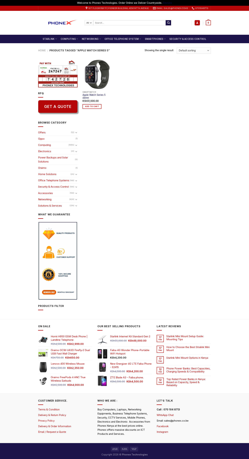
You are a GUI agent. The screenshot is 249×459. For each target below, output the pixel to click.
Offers (42, 132)
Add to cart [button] (92, 106)
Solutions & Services (50, 205)
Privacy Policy (46, 420)
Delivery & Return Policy (52, 415)
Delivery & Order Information (54, 426)
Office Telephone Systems (53, 180)
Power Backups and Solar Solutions (53, 159)
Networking (90, 39)
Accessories (45, 193)
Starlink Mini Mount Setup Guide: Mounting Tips (185, 338)
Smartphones (154, 39)
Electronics (44, 151)
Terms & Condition (49, 409)
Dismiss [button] (167, 2)
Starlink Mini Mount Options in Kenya (187, 357)
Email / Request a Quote (52, 431)
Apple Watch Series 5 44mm (94, 96)
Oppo (41, 138)
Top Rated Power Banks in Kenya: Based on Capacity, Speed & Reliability (186, 382)
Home (42, 50)
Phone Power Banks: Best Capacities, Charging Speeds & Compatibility (188, 370)
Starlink (49, 39)
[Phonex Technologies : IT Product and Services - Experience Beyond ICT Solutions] (59, 23)
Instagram (162, 431)
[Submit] (168, 23)
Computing (68, 39)
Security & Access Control (187, 39)
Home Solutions (47, 174)
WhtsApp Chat (165, 415)
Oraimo (42, 167)
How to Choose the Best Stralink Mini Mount (188, 349)
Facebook (163, 426)
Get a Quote (57, 106)
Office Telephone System (122, 39)
